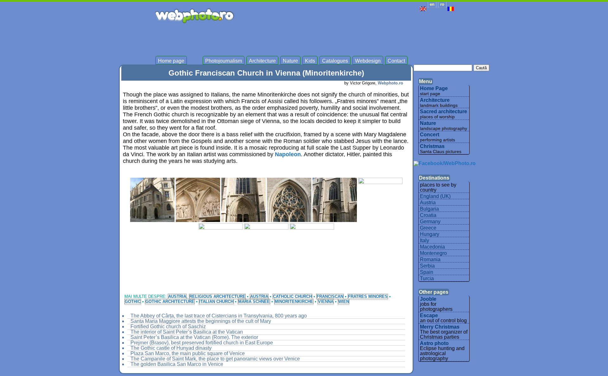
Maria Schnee (254, 301)
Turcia (427, 278)
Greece (428, 228)
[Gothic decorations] (289, 200)
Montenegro (433, 253)
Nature (290, 61)
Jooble (428, 299)
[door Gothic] (243, 200)
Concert (429, 134)
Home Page (434, 88)
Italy (424, 240)
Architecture (262, 61)
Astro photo (434, 343)
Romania (430, 259)
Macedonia (432, 247)
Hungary (429, 234)
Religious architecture (217, 296)
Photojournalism (223, 61)
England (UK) (435, 196)
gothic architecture (169, 301)
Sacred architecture (443, 111)
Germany (430, 221)
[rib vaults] (312, 245)
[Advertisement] (338, 38)
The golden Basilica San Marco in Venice (176, 364)
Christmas (432, 146)
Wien (343, 301)
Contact (396, 61)
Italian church (216, 301)
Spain (426, 272)
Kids (310, 61)
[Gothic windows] (335, 200)
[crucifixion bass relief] (198, 200)
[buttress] (152, 200)
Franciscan (330, 296)
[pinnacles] (266, 245)
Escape (429, 315)
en (432, 4)
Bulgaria (429, 209)
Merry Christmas (439, 327)
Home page (171, 61)
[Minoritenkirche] (380, 200)
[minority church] (221, 245)
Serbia (427, 265)
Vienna (325, 301)
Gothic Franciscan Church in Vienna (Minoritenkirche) (266, 73)
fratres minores (368, 296)
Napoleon (288, 154)
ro (442, 4)
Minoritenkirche (294, 301)
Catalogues (335, 61)
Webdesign (368, 61)
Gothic (133, 301)
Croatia (428, 215)
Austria (177, 296)
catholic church (292, 296)
